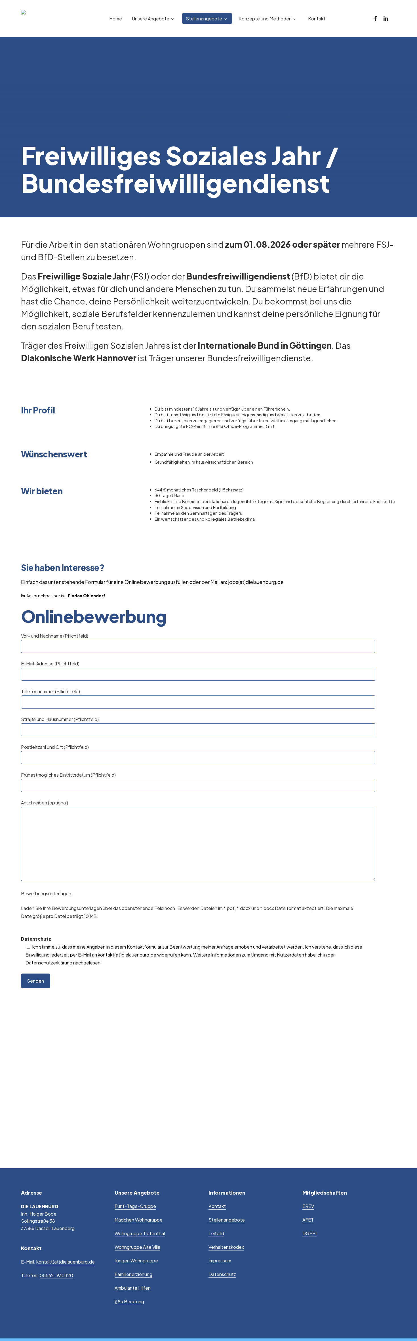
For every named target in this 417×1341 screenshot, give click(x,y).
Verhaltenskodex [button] (226, 1247)
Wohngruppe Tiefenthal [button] (140, 1233)
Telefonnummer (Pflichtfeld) (50, 691)
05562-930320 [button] (56, 1275)
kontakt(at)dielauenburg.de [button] (65, 1262)
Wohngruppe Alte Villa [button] (137, 1247)
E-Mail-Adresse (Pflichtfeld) (50, 664)
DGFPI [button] (309, 1233)
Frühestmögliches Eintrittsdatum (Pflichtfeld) (68, 775)
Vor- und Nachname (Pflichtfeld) (54, 636)
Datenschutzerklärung (49, 963)
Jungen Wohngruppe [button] (136, 1261)
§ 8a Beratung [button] (129, 1301)
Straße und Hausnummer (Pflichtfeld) (60, 719)
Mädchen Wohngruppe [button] (139, 1220)
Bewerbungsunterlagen (46, 893)
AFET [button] (308, 1220)
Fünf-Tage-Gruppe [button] (135, 1206)
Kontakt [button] (217, 1206)
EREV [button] (308, 1206)
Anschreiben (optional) (44, 803)
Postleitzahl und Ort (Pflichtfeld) (55, 747)
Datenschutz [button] (222, 1274)
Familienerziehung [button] (133, 1274)
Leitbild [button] (216, 1233)
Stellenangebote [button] (226, 1220)
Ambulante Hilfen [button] (133, 1288)
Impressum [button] (219, 1261)
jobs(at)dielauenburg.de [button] (256, 582)
